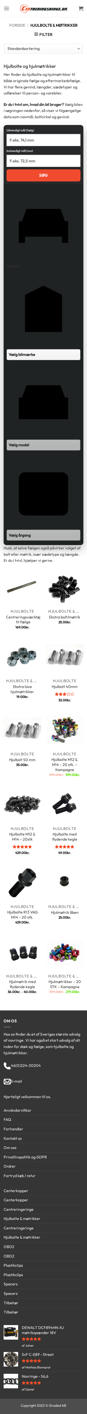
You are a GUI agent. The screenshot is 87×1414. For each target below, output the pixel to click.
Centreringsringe (19, 1209)
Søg (43, 175)
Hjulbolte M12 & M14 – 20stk (22, 837)
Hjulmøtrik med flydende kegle (22, 984)
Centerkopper (16, 1190)
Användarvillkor (17, 1110)
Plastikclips (13, 1265)
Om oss (10, 1147)
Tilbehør (11, 1302)
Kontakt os (13, 1138)
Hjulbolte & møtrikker (22, 1218)
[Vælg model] (43, 407)
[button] (6, 8)
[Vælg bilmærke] (43, 316)
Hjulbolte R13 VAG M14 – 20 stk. (22, 915)
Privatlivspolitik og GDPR (25, 1157)
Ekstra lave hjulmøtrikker (22, 689)
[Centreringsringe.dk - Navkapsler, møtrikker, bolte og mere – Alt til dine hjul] (43, 8)
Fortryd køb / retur (20, 1175)
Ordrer (10, 1166)
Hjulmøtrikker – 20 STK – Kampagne (65, 984)
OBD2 (9, 1246)
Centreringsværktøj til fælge (23, 620)
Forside (17, 25)
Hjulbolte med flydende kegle (64, 837)
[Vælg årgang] (43, 497)
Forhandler (13, 1128)
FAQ (7, 1119)
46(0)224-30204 (26, 1065)
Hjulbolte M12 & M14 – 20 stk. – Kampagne (64, 764)
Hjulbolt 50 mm (22, 759)
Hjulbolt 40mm (65, 686)
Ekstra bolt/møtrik (64, 617)
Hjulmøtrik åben (65, 912)
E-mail (16, 1081)
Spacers (11, 1283)
